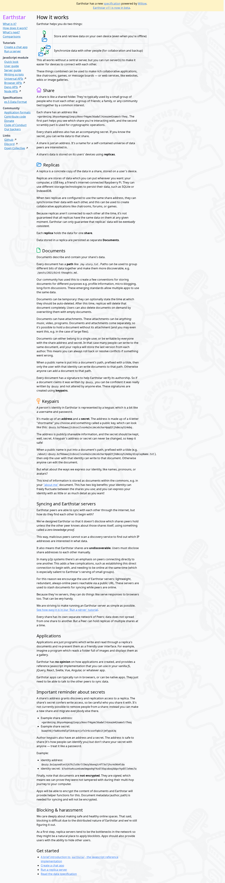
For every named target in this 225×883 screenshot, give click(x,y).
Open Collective (14, 148)
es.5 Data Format (15, 102)
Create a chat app (16, 47)
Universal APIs (13, 79)
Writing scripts (14, 74)
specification (112, 3)
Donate (9, 121)
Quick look (11, 62)
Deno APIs (11, 87)
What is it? (9, 24)
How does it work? (15, 28)
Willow (142, 3)
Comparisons (12, 36)
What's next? (11, 32)
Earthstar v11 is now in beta (111, 8)
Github (8, 140)
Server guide (12, 70)
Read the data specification (59, 874)
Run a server (12, 51)
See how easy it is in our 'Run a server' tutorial (67, 610)
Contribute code (15, 117)
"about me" (51, 485)
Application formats (17, 112)
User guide (11, 66)
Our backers (12, 129)
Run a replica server (54, 870)
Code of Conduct (15, 125)
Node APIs (11, 91)
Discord (9, 144)
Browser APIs (13, 83)
